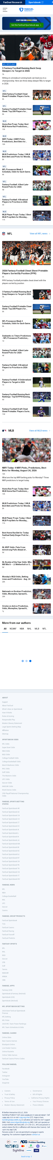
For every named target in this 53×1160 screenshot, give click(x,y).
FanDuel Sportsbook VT (10, 876)
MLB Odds (6, 755)
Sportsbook (35, 2)
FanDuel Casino (8, 928)
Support (5, 702)
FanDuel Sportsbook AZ (11, 812)
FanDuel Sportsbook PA (10, 865)
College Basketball (9, 896)
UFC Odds (6, 779)
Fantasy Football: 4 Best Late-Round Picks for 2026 (15, 185)
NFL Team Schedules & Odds (13, 1027)
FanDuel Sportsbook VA (11, 872)
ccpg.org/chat (24, 1117)
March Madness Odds (10, 765)
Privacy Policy (9, 1098)
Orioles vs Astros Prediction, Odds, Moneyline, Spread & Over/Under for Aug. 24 (15, 608)
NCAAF (13, 628)
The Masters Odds (9, 776)
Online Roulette (8, 1052)
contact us (36, 1135)
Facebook (5, 1069)
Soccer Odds (7, 783)
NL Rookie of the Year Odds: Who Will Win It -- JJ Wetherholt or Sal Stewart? (17, 564)
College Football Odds (10, 758)
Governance (37, 1091)
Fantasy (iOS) (7, 990)
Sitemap (5, 734)
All (5, 628)
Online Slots (6, 1037)
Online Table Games (9, 1055)
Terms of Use (9, 1101)
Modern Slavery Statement (12, 723)
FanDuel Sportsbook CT (10, 823)
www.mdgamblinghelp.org (20, 1122)
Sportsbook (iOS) (8, 997)
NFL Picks (5, 1020)
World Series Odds (9, 790)
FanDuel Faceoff (8, 935)
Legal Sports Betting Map (11, 727)
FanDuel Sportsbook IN (10, 837)
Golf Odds (6, 772)
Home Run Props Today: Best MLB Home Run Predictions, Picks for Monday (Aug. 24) (15, 126)
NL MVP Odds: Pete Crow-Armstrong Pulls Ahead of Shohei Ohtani (14, 549)
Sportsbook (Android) (10, 1001)
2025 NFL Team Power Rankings (14, 1024)
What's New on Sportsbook (12, 709)
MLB (37, 628)
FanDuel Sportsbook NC (11, 851)
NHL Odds (6, 769)
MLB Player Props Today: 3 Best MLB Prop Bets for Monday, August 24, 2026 (16, 217)
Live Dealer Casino (9, 1048)
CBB (3, 980)
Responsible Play (8, 720)
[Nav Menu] (5, 9)
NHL (29, 628)
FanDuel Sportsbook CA (11, 815)
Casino (4, 910)
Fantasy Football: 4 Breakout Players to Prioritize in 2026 (15, 201)
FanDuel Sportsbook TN (10, 868)
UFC (3, 903)
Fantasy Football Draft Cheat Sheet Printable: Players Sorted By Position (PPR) (16, 411)
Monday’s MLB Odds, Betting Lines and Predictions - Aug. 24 (16, 578)
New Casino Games (9, 1041)
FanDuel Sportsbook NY (10, 858)
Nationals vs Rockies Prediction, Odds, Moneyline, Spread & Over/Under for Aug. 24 (17, 593)
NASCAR (5, 973)
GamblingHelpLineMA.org (11, 1120)
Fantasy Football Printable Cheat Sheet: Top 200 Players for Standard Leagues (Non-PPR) (17, 111)
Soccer (4, 907)
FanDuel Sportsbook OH (11, 861)
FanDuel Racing (8, 931)
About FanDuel (7, 706)
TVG (3, 924)
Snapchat (5, 1083)
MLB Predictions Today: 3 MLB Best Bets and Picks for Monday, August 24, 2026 (16, 156)
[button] (26, 25)
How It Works (7, 713)
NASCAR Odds (7, 786)
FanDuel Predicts (8, 938)
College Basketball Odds (11, 762)
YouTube (5, 1079)
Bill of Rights (37, 1094)
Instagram (6, 1076)
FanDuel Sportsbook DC (11, 826)
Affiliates (5, 730)
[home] (26, 10)
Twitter (4, 1072)
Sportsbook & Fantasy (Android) (14, 994)
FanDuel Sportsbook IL (10, 833)
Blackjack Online (8, 1044)
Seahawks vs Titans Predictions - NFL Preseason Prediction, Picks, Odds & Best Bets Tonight (16, 338)
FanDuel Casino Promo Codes (13, 1059)
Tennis (4, 969)
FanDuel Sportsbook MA (11, 844)
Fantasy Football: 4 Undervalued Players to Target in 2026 (16, 381)
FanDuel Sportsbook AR (11, 808)
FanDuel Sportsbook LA (10, 840)
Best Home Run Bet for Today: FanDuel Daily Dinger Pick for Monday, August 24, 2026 (15, 535)
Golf (3, 966)
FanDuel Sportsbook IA (10, 830)
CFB (3, 962)
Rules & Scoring (8, 716)
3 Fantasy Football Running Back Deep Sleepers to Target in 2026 (21, 69)
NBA (22, 628)
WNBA (4, 976)
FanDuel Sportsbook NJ (10, 854)
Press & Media (38, 1105)
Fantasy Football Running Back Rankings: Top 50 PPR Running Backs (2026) (16, 396)
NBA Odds (6, 751)
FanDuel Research (12, 2)
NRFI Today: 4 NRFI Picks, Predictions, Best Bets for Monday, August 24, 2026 (14, 141)
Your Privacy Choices (41, 1101)
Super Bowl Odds (8, 747)
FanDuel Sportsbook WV (11, 879)
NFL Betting (6, 1017)
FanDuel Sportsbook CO (11, 819)
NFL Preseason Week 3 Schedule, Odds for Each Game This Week (16, 171)
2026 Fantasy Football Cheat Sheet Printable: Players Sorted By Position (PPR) (16, 96)
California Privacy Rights (40, 1098)
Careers (7, 1091)
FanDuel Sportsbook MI (10, 847)
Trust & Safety (9, 1094)
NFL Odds (5, 744)
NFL (44, 628)
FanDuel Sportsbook (9, 920)
